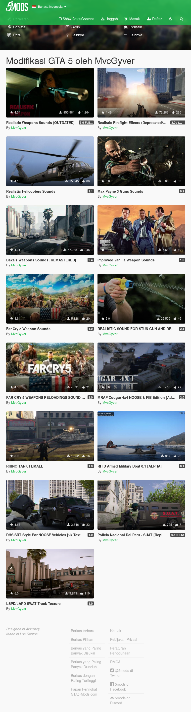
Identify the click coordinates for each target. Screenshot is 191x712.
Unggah (111, 18)
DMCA (115, 661)
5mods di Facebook (119, 687)
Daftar (156, 18)
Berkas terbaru (82, 630)
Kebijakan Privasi (123, 639)
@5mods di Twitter (121, 673)
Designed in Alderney (23, 628)
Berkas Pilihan (82, 639)
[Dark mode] (171, 18)
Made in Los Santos (22, 633)
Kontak (115, 630)
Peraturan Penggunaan (120, 650)
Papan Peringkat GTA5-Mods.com (84, 692)
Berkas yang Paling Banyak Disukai (86, 650)
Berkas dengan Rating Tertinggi (83, 678)
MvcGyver (18, 127)
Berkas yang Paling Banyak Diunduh (86, 664)
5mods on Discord (120, 700)
